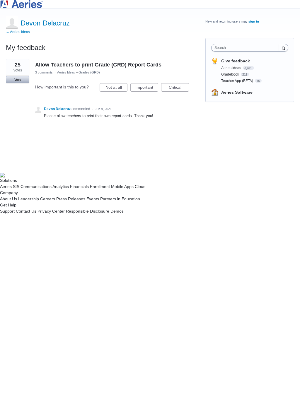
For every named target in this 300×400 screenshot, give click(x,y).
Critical (179, 88)
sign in (253, 21)
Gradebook (230, 74)
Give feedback (235, 61)
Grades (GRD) (89, 72)
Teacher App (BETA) (237, 81)
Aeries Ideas (66, 72)
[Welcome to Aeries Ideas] (150, 4)
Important (146, 88)
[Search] (283, 47)
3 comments (44, 72)
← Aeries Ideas (18, 32)
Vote (17, 79)
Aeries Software (237, 92)
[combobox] (246, 48)
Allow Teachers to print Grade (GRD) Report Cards (98, 65)
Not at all (116, 88)
